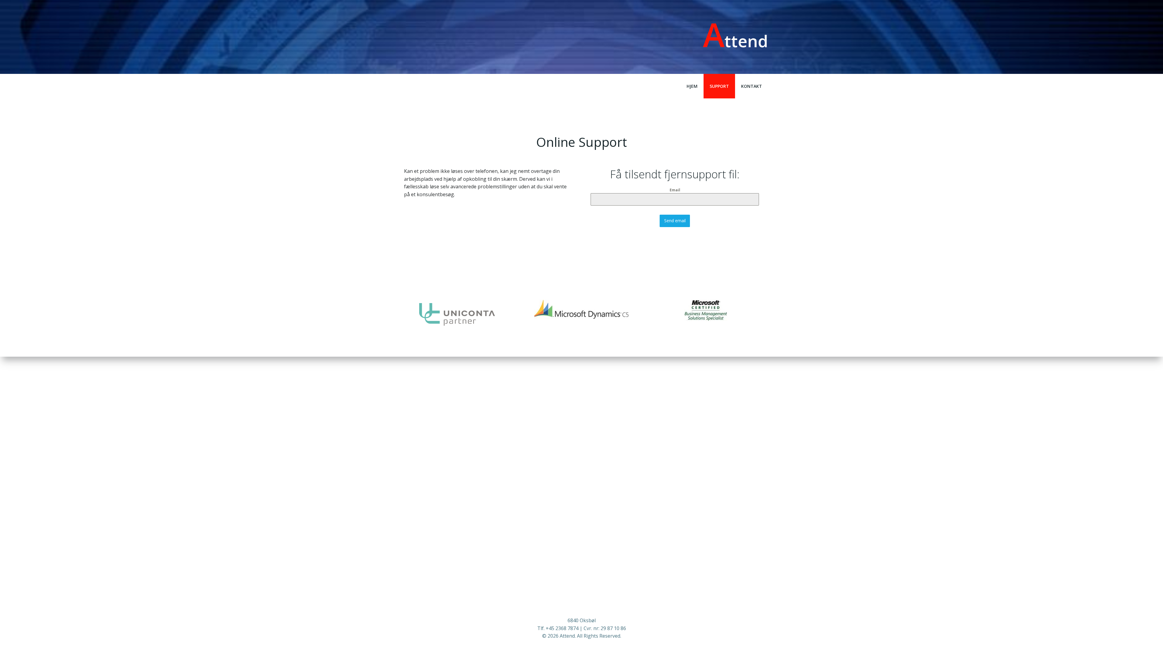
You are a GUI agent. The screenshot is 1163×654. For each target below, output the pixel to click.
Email (675, 190)
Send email (675, 220)
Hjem (692, 86)
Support (719, 86)
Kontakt (751, 86)
